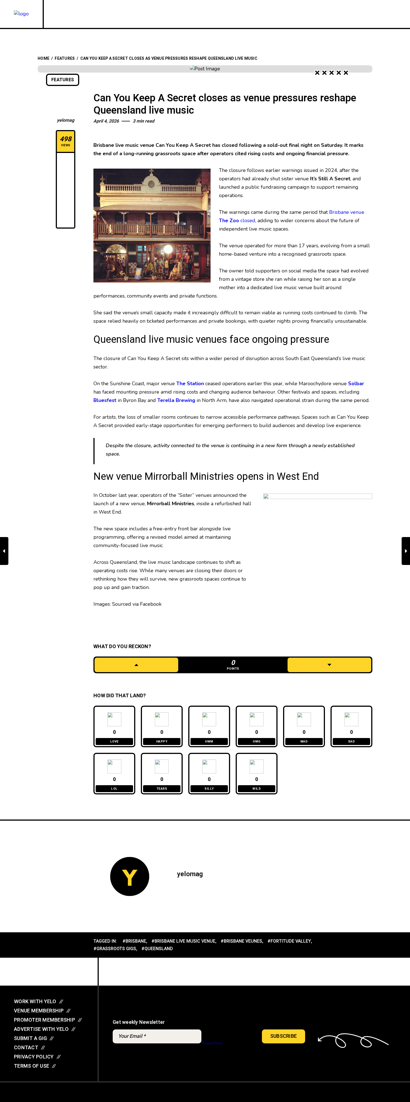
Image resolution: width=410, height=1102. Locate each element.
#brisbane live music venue (183, 941)
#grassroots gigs (114, 948)
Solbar (356, 383)
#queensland (157, 948)
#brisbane (134, 941)
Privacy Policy (211, 1043)
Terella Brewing (176, 400)
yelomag (65, 120)
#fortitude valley (289, 941)
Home (43, 58)
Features (65, 58)
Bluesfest (104, 400)
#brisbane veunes (241, 941)
